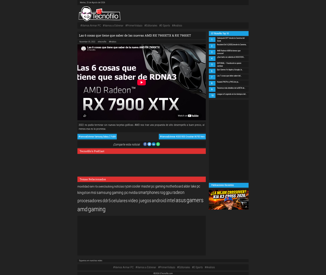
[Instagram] (241, 2)
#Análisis (177, 25)
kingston (83, 192)
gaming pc (120, 192)
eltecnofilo (102, 41)
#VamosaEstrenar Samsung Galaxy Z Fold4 (97, 136)
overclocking (106, 186)
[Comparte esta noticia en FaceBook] (145, 144)
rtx (96, 186)
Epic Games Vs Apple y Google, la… (230, 70)
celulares (119, 200)
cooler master (141, 186)
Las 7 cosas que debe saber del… (229, 76)
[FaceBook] (242, 2)
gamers (195, 200)
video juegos (139, 200)
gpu (169, 192)
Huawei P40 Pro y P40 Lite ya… (228, 82)
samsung (104, 192)
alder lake (190, 186)
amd (82, 209)
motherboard (174, 186)
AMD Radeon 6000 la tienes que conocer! (229, 52)
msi (93, 192)
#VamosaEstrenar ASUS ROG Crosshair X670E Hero (182, 136)
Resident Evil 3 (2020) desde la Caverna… (232, 45)
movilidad (83, 186)
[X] (243, 2)
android (159, 200)
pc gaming (158, 186)
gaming (97, 209)
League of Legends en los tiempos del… (232, 94)
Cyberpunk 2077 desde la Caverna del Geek (231, 39)
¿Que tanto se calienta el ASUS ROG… (231, 57)
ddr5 (107, 200)
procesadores (89, 200)
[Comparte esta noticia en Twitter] (149, 144)
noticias (119, 186)
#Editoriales (150, 25)
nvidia (133, 192)
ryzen (128, 186)
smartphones (148, 192)
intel (171, 200)
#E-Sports (164, 25)
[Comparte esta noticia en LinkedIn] (154, 144)
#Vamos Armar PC (90, 25)
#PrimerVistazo (133, 25)
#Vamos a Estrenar (113, 25)
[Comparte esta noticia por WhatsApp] (158, 144)
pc (198, 186)
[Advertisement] (198, 13)
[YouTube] (244, 2)
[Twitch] (245, 2)
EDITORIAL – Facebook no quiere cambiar (229, 64)
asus (181, 200)
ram (91, 186)
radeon (178, 192)
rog (162, 192)
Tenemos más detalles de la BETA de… (231, 88)
